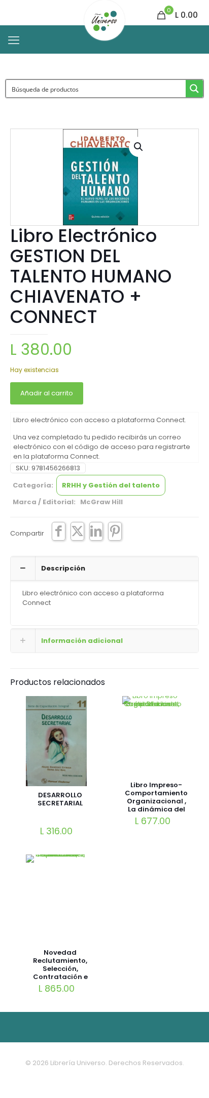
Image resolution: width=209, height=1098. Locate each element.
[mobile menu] (13, 40)
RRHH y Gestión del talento (111, 485)
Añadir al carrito (46, 393)
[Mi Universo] (104, 12)
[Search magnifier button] (194, 88)
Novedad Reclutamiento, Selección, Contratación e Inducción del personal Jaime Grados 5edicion (60, 977)
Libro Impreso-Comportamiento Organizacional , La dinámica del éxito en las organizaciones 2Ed (156, 809)
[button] (139, 147)
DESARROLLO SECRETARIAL (60, 799)
